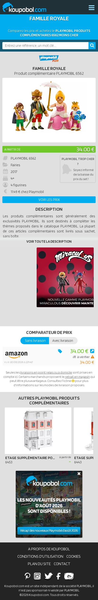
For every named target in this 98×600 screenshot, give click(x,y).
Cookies (73, 556)
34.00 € (85, 149)
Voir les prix (49, 200)
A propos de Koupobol (49, 548)
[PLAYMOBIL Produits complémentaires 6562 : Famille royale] (49, 110)
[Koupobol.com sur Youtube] (69, 576)
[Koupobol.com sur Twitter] (48, 576)
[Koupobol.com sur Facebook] (58, 576)
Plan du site (39, 563)
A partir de (12, 149)
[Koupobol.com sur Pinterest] (27, 576)
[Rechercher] (92, 45)
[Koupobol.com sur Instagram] (37, 576)
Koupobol (27, 7)
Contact (62, 563)
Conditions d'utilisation (40, 556)
